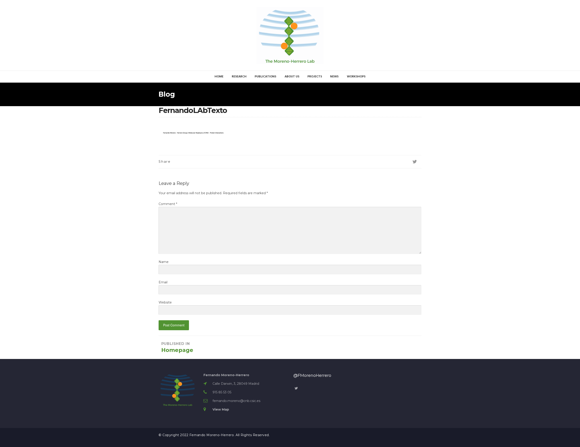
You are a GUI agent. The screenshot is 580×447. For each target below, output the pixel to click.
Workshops (356, 76)
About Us (292, 76)
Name (164, 262)
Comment (168, 204)
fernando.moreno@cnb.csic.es (236, 401)
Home (219, 76)
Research (239, 76)
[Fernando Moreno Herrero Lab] (290, 35)
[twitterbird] (414, 162)
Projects (314, 76)
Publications (265, 76)
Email (163, 282)
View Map (221, 409)
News (334, 76)
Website (165, 302)
